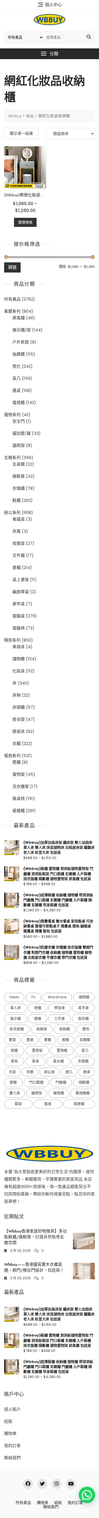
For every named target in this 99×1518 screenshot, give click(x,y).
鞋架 (18, 1103)
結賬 (8, 1421)
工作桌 (59, 1018)
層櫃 (37, 1018)
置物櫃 (62, 1050)
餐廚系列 (12, 755)
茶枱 (14, 1061)
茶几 (16, 378)
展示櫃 (15, 1018)
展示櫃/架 (21, 330)
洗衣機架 (20, 786)
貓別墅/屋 (21, 433)
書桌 (30, 1039)
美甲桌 (18, 604)
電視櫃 (18, 402)
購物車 (10, 1433)
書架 (12, 1039)
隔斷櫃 (84, 1082)
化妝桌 (18, 671)
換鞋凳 (18, 476)
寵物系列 (12, 414)
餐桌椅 (18, 798)
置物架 (18, 774)
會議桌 (18, 519)
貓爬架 (18, 445)
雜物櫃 (58, 1093)
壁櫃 (16, 762)
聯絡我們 (12, 1458)
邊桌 (16, 390)
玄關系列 (12, 457)
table (14, 997)
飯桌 (47, 1103)
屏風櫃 (18, 318)
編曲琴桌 (20, 592)
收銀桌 (18, 543)
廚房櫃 (83, 1018)
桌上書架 (20, 579)
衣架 (12, 1071)
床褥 (16, 695)
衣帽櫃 (18, 488)
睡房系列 (12, 640)
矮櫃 (14, 1050)
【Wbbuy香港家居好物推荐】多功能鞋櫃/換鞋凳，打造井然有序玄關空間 (35, 1237)
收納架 (41, 1029)
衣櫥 (30, 1071)
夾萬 (16, 531)
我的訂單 (12, 1445)
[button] (49, 53)
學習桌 (59, 1007)
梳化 (16, 366)
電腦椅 (18, 628)
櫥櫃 (65, 1039)
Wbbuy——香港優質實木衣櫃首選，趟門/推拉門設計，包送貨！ (34, 1267)
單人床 (15, 1007)
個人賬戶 (12, 1409)
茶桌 (35, 1061)
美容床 (18, 647)
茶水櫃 (58, 1061)
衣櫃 (16, 743)
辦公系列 (12, 512)
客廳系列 (12, 311)
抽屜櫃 (18, 354)
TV (33, 997)
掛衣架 (18, 719)
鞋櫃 (16, 500)
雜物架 (36, 1093)
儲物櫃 (18, 659)
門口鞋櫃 (36, 1082)
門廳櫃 (61, 1082)
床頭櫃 (18, 707)
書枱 (85, 1029)
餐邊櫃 (18, 810)
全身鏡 (18, 464)
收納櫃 (64, 1029)
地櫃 (37, 1007)
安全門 (18, 421)
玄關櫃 (84, 1039)
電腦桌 (18, 616)
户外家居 (20, 342)
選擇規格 (25, 222)
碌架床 (18, 731)
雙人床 (14, 1093)
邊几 (69, 1071)
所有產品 (12, 299)
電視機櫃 (82, 1093)
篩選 (12, 267)
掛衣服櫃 (17, 1029)
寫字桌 (83, 1007)
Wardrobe (57, 997)
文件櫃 (18, 555)
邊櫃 (13, 1082)
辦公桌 (49, 1071)
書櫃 (16, 567)
